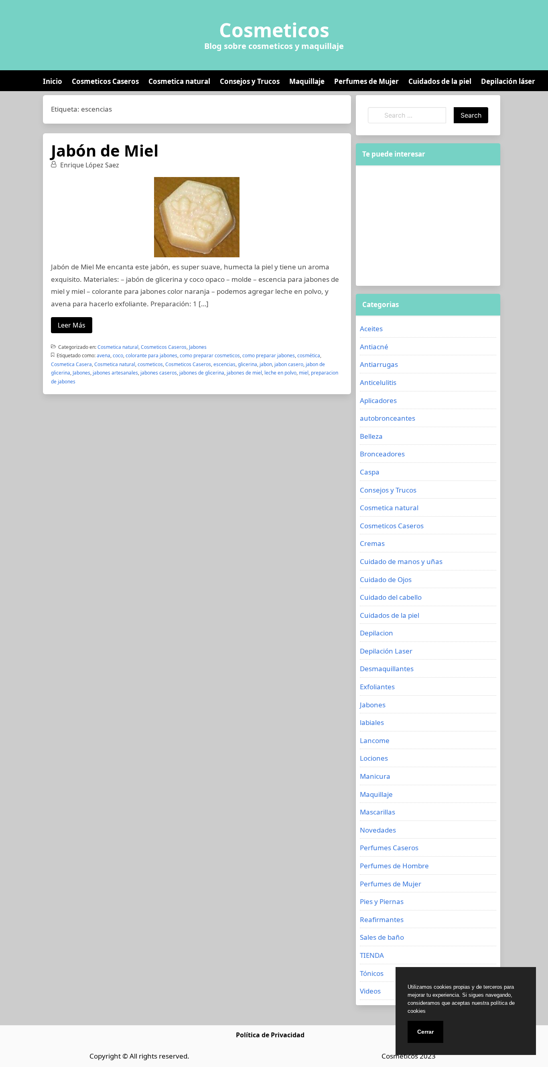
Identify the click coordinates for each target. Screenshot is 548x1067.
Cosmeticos (274, 30)
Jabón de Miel (104, 150)
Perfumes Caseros (389, 847)
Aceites (371, 328)
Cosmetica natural (179, 81)
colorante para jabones (151, 355)
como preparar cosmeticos (210, 355)
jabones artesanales (115, 372)
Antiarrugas (379, 364)
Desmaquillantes (387, 668)
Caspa (370, 471)
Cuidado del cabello (391, 597)
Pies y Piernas (382, 901)
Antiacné (374, 346)
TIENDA (372, 955)
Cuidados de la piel (439, 81)
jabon (266, 364)
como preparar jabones (268, 355)
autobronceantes (387, 418)
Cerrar (425, 1031)
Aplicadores (378, 400)
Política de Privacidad (270, 1034)
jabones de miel (244, 372)
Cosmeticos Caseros (105, 81)
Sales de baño (382, 937)
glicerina (247, 364)
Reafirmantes (382, 919)
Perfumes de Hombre (394, 865)
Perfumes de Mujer (366, 81)
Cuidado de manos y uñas (401, 561)
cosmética (308, 355)
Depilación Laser (386, 651)
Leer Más (71, 325)
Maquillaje (307, 81)
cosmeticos (150, 364)
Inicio (52, 81)
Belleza (371, 436)
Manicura (375, 776)
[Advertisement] (428, 225)
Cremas (372, 543)
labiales (372, 722)
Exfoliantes (377, 686)
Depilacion (376, 632)
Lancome (375, 740)
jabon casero (288, 364)
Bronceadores (382, 453)
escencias (224, 364)
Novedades (378, 830)
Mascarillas (377, 812)
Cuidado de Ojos (386, 579)
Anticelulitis (378, 382)
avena (103, 355)
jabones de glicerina (201, 372)
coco (118, 355)
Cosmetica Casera (71, 364)
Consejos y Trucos (250, 81)
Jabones (198, 347)
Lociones (374, 758)
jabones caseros (158, 372)
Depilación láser (508, 81)
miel (304, 372)
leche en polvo (280, 372)
